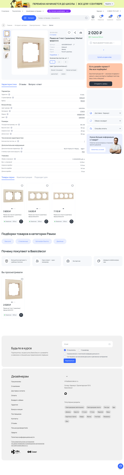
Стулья (84, 412)
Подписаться (69, 361)
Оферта (14, 432)
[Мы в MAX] (65, 393)
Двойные (60, 241)
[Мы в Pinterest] (69, 393)
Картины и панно (71, 416)
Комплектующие (24, 177)
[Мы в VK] (73, 393)
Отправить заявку (100, 84)
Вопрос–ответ (35, 84)
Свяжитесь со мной (97, 149)
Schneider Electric (42, 241)
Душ (67, 421)
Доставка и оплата (18, 391)
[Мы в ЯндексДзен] (77, 393)
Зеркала (100, 412)
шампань (82, 117)
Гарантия (14, 405)
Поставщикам (16, 414)
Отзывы (22, 84)
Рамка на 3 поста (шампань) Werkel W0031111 (37, 216)
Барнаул (99, 11)
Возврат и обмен (17, 400)
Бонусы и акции (16, 409)
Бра (114, 407)
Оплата (14, 395)
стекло (82, 111)
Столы (92, 412)
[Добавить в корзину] (21, 221)
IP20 (83, 152)
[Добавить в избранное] (69, 32)
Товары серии (8, 177)
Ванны (89, 416)
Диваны (68, 412)
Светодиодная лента (94, 407)
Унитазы (97, 416)
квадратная (81, 114)
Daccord (8, 241)
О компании (5, 11)
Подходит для (40, 177)
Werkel (64, 49)
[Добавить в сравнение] (80, 32)
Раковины (107, 416)
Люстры (106, 407)
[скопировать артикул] (74, 44)
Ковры (82, 416)
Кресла (76, 412)
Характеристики (9, 84)
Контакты (14, 419)
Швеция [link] (64, 47)
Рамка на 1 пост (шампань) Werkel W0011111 (11, 309)
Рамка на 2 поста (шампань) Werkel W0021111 (12, 216)
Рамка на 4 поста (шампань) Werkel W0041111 (63, 216)
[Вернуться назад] (3, 25)
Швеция (82, 98)
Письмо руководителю (19, 428)
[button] (82, 149)
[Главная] (12, 18)
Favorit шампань (67, 52)
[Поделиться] (75, 32)
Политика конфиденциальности (22, 437)
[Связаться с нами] (120, 466)
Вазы (108, 412)
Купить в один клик (105, 57)
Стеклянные (23, 241)
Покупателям (16, 382)
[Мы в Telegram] (81, 393)
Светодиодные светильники (75, 407)
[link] (54, 33)
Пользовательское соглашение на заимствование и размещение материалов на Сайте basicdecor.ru (27, 443)
